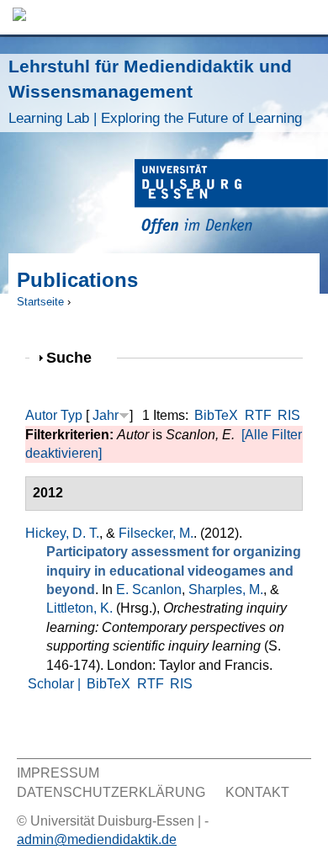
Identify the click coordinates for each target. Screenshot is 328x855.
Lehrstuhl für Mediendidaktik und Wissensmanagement (155, 91)
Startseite (40, 301)
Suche (76, 357)
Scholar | (56, 684)
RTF (258, 415)
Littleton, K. (79, 608)
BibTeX (216, 415)
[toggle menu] (307, 17)
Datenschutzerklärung (111, 792)
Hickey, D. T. (62, 533)
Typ (71, 415)
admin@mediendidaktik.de (97, 839)
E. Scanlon (149, 589)
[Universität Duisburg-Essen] (231, 199)
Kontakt (257, 792)
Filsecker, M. (156, 533)
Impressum (58, 773)
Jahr (106, 415)
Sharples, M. (225, 589)
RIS (289, 415)
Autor (41, 415)
